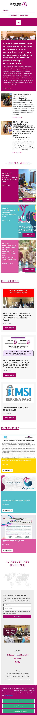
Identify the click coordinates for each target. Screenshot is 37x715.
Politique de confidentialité (17, 655)
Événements (10, 428)
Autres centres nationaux (17, 563)
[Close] (35, 685)
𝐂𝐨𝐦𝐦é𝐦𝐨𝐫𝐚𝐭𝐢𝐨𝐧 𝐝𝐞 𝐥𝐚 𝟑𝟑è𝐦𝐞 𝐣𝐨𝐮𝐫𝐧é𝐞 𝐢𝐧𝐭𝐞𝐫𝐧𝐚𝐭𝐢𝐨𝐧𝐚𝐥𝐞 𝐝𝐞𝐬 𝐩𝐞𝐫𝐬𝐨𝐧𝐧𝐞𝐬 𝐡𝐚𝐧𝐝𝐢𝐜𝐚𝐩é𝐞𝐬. (22, 97)
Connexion (13, 15)
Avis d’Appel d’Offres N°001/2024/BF (16, 460)
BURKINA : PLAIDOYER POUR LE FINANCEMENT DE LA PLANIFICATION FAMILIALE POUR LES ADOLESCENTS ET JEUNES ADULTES (9, 251)
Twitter (18, 662)
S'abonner (17, 616)
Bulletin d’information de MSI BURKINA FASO (15, 409)
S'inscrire (24, 15)
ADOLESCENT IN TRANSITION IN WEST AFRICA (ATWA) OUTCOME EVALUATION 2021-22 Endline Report (17, 316)
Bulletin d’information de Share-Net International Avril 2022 (9, 212)
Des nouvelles (18, 162)
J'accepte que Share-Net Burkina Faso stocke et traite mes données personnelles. (16, 612)
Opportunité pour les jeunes (13, 541)
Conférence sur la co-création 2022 (16, 500)
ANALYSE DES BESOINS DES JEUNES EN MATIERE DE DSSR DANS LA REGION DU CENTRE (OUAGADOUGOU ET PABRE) (16, 364)
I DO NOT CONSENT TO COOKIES (18, 711)
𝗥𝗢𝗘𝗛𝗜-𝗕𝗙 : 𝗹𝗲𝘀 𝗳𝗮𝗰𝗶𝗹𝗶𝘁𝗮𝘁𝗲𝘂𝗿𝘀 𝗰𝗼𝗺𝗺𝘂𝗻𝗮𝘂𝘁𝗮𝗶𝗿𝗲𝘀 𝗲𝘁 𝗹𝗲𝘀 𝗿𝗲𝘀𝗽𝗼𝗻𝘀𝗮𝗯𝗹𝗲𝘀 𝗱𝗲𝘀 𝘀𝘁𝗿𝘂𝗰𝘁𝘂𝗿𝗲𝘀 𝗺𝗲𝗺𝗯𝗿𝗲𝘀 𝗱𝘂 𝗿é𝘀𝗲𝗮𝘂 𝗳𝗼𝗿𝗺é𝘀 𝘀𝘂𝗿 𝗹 (24, 129)
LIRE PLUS (7, 88)
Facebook (18, 658)
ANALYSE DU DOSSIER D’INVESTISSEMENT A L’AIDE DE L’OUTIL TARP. (10, 177)
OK (18, 701)
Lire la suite (17, 117)
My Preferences (18, 706)
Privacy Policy (9, 695)
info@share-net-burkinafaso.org (18, 679)
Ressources (10, 281)
